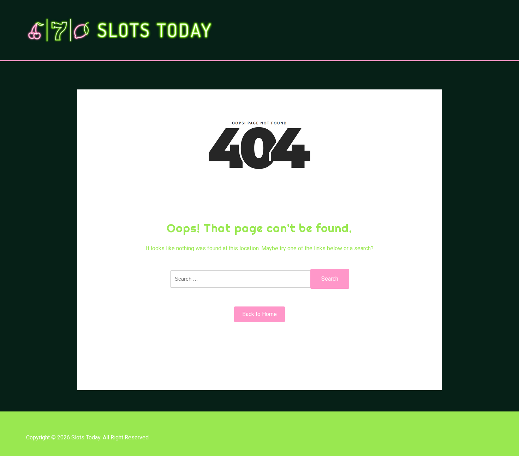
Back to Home (259, 314)
